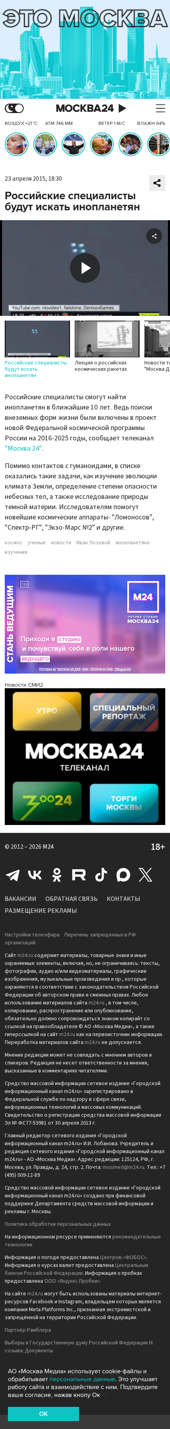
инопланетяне (132, 543)
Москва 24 (85, 108)
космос (14, 543)
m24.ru (25, 955)
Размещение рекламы (41, 910)
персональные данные (82, 1379)
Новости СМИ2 (24, 684)
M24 (48, 846)
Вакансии (20, 899)
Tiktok (101, 875)
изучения (16, 552)
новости (61, 543)
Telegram (13, 875)
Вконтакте (35, 875)
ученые (37, 543)
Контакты (123, 899)
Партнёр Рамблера (28, 1330)
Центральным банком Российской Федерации (76, 1269)
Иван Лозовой (93, 543)
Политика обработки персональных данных (58, 1224)
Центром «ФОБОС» (123, 1257)
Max (123, 875)
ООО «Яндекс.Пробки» (72, 1281)
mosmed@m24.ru (123, 1167)
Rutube (79, 875)
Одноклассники (57, 875)
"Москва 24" (23, 448)
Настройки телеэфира (32, 935)
